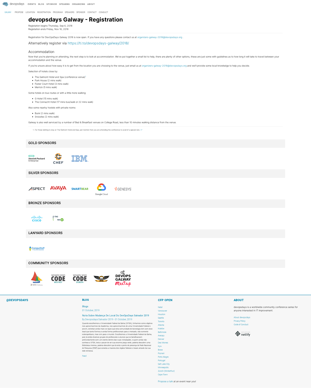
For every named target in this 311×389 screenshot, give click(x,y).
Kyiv (160, 346)
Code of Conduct (241, 324)
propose (19, 12)
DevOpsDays (16, 4)
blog (41, 4)
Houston (161, 314)
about (91, 4)
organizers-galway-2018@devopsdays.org (159, 37)
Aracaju (161, 335)
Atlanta (161, 325)
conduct (103, 12)
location (30, 12)
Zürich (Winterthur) (166, 371)
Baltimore (162, 332)
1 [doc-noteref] (85, 76)
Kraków (161, 328)
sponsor (51, 4)
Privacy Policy (239, 321)
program (58, 12)
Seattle (161, 318)
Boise (160, 350)
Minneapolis (163, 367)
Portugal (161, 360)
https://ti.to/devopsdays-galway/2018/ (98, 43)
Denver (161, 339)
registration (44, 12)
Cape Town (163, 374)
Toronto (161, 321)
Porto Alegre (163, 357)
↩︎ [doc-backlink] (141, 130)
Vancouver (162, 311)
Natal (160, 307)
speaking (64, 4)
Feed (84, 356)
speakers (69, 12)
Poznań (161, 353)
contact (92, 12)
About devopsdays (242, 317)
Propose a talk (165, 381)
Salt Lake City (164, 364)
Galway (8, 12)
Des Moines (163, 342)
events (32, 4)
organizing (78, 4)
